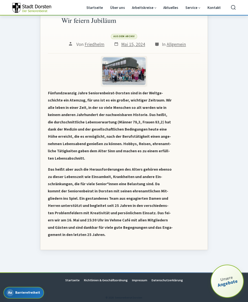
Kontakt (214, 7)
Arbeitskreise (142, 7)
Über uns (117, 7)
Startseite (94, 7)
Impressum (139, 280)
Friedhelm (94, 44)
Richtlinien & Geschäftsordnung (105, 280)
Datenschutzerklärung (167, 280)
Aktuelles (170, 7)
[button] (124, 71)
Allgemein (176, 44)
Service (191, 7)
